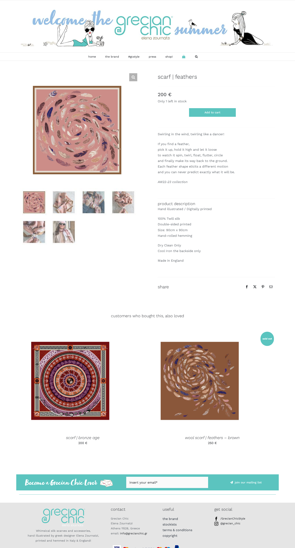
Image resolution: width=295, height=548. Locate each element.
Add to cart (212, 112)
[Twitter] (255, 287)
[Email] (271, 287)
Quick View (84, 381)
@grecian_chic (230, 523)
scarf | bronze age (83, 437)
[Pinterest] (263, 287)
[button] (196, 57)
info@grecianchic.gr (133, 533)
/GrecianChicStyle (232, 518)
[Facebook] (247, 287)
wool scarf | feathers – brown (212, 437)
